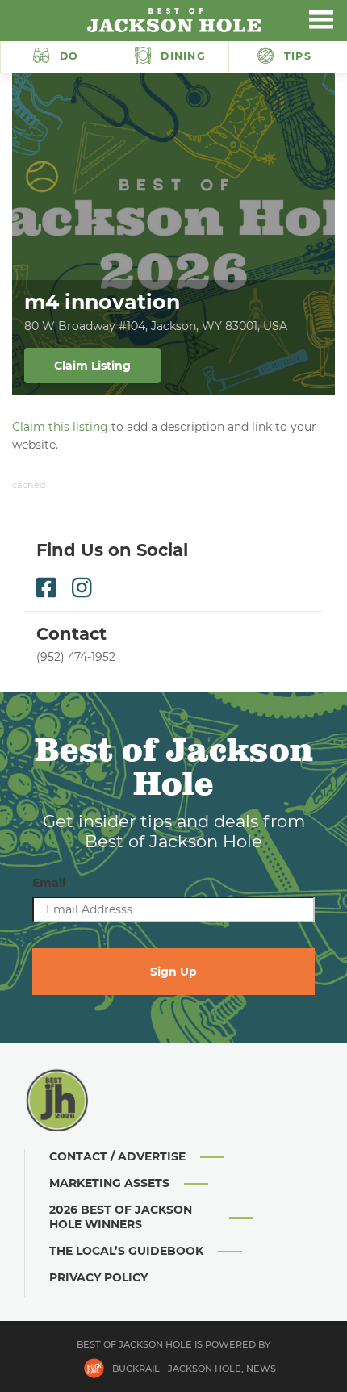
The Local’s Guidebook (126, 1251)
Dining (181, 56)
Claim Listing (92, 365)
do (69, 56)
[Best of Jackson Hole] (173, 20)
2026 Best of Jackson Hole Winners (120, 1216)
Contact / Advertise (117, 1156)
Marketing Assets (109, 1183)
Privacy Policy (98, 1277)
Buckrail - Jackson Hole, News (194, 1368)
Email (48, 883)
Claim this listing (60, 427)
